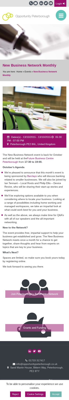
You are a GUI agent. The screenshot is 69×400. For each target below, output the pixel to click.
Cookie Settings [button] (35, 394)
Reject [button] (15, 394)
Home (19, 71)
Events (28, 71)
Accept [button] (55, 394)
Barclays (32, 176)
